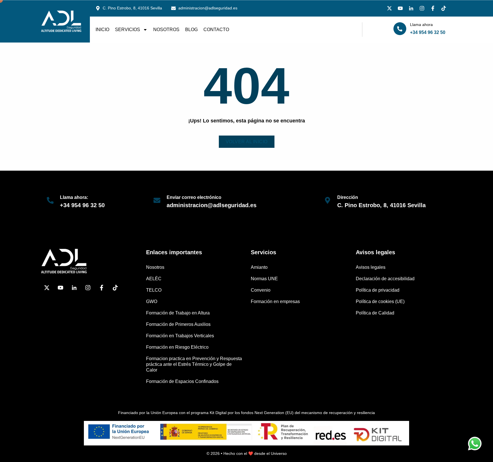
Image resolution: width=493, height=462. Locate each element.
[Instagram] (422, 8)
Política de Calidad (375, 312)
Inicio (102, 29)
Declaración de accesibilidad (385, 278)
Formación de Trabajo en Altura (178, 312)
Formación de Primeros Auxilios (178, 324)
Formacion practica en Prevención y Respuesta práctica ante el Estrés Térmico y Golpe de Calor (194, 364)
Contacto (216, 29)
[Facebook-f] (432, 8)
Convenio (260, 290)
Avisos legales (370, 267)
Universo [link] (279, 453)
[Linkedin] (411, 8)
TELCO (153, 290)
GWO (151, 301)
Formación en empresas (275, 301)
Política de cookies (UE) (380, 301)
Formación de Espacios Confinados (182, 381)
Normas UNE (264, 278)
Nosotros (166, 29)
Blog (191, 29)
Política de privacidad (377, 290)
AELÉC (153, 278)
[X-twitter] (389, 8)
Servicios (127, 29)
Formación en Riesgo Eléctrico (177, 347)
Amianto (259, 267)
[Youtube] (400, 8)
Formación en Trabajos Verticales (180, 335)
